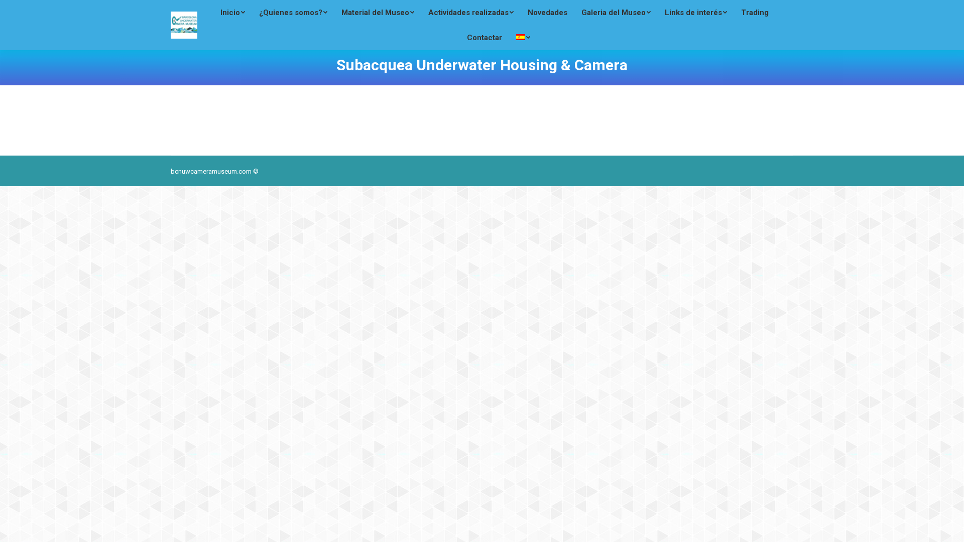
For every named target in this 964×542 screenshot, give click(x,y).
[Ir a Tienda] (948, 526)
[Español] (523, 38)
